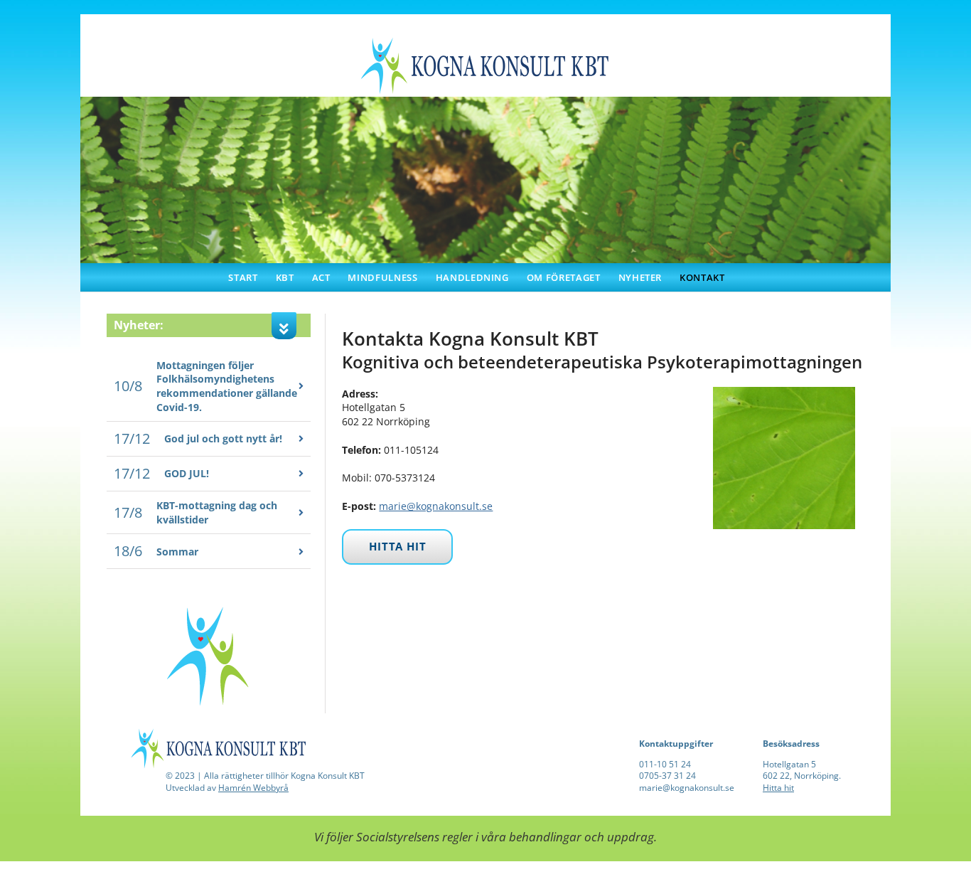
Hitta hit (778, 788)
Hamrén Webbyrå (253, 788)
